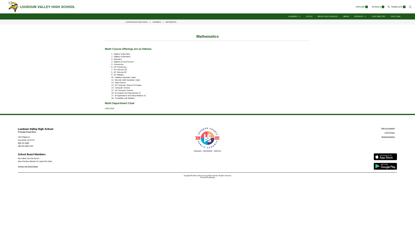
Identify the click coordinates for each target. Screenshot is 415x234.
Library (346, 16)
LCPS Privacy (390, 133)
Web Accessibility (388, 129)
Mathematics (171, 22)
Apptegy (212, 177)
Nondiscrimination (388, 137)
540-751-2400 (23, 143)
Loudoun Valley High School (137, 22)
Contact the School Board (28, 167)
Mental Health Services (328, 16)
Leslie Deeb (109, 108)
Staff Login (395, 16)
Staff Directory (378, 16)
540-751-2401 (23, 146)
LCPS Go (309, 16)
